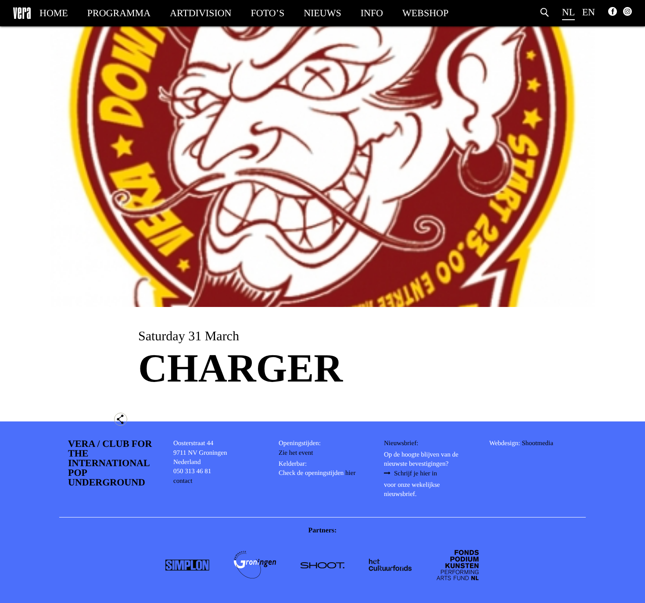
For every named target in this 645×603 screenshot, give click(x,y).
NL (568, 12)
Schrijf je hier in (415, 473)
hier (350, 473)
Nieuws (322, 12)
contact (182, 481)
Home (53, 12)
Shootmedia (537, 443)
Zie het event (296, 453)
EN (588, 12)
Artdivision (200, 12)
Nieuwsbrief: (401, 443)
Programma (118, 12)
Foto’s (268, 12)
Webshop (425, 12)
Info (372, 12)
